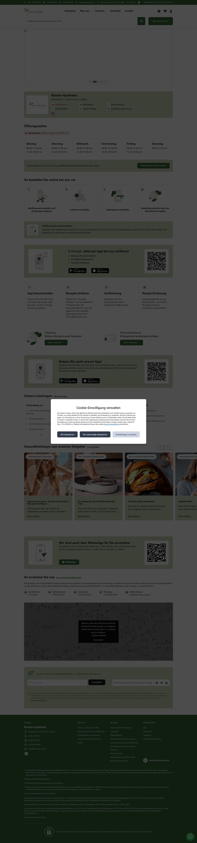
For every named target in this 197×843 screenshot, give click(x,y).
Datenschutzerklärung (112, 424)
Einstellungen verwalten (126, 434)
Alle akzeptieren (67, 434)
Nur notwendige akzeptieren (95, 434)
